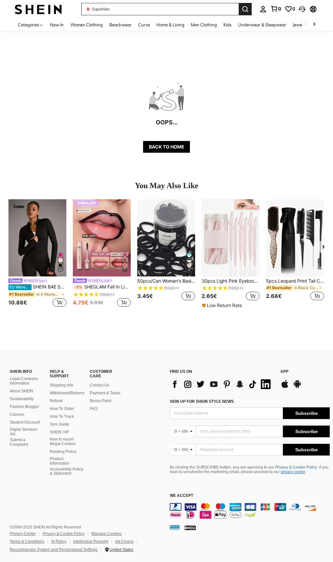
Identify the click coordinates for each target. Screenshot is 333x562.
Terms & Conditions (27, 541)
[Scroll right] (314, 24)
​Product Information (60, 461)
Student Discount (25, 422)
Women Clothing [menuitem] (86, 24)
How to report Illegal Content (62, 441)
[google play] (297, 387)
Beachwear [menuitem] (120, 24)
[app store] (284, 387)
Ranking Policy (63, 451)
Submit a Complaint (19, 442)
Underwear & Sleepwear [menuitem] (262, 24)
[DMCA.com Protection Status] (190, 527)
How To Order (62, 408)
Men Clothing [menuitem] (204, 24)
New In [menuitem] (57, 24)
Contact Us (99, 385)
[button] (302, 9)
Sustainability (21, 399)
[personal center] (263, 9)
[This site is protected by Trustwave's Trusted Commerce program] (175, 527)
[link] (275, 9)
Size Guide (59, 424)
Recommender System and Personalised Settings (54, 549)
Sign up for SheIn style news (202, 401)
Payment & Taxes (105, 393)
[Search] (245, 9)
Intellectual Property (90, 541)
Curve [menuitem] (144, 24)
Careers (17, 414)
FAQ (93, 408)
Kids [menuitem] (227, 24)
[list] (222, 384)
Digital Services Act (23, 431)
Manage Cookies (106, 533)
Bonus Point (100, 401)
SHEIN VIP (59, 432)
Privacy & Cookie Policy (296, 467)
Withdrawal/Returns (67, 393)
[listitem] (37, 254)
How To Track (62, 416)
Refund (56, 401)
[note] (223, 305)
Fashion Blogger (24, 406)
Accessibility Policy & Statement (66, 471)
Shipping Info (61, 385)
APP (284, 372)
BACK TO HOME (166, 146)
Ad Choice (124, 541)
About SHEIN (21, 391)
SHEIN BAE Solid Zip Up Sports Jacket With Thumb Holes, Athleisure (37, 286)
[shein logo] (38, 9)
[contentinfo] (250, 511)
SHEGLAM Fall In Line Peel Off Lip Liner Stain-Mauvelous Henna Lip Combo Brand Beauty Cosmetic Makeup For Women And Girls (102, 286)
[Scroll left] (306, 24)
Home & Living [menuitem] (170, 24)
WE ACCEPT (181, 496)
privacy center (293, 472)
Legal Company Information (24, 381)
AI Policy (58, 541)
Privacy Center (23, 533)
